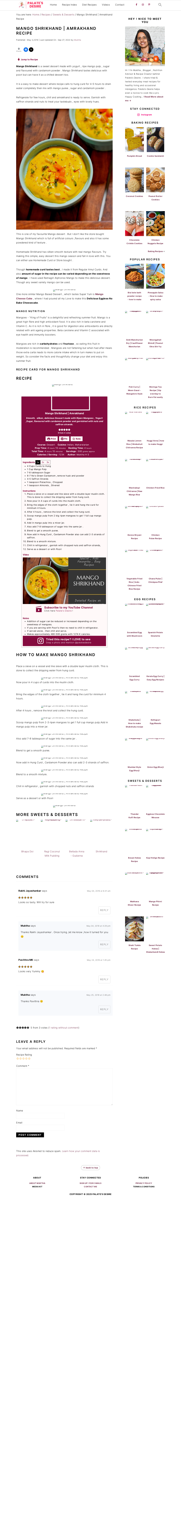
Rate (78, 438)
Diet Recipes (89, 4)
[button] (59, 429)
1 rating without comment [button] (63, 1027)
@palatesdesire (83, 642)
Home (53, 4)
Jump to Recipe (29, 59)
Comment (22, 1066)
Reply (104, 910)
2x (43, 462)
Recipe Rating (24, 1054)
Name (19, 1110)
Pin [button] (66, 438)
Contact (119, 4)
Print (53, 438)
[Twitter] (31, 49)
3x (48, 462)
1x (38, 462)
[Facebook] (26, 49)
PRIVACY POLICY (144, 1183)
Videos (106, 4)
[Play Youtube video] (64, 580)
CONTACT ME (90, 1186)
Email (19, 1122)
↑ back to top (90, 1167)
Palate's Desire (64, 610)
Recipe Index (69, 4)
